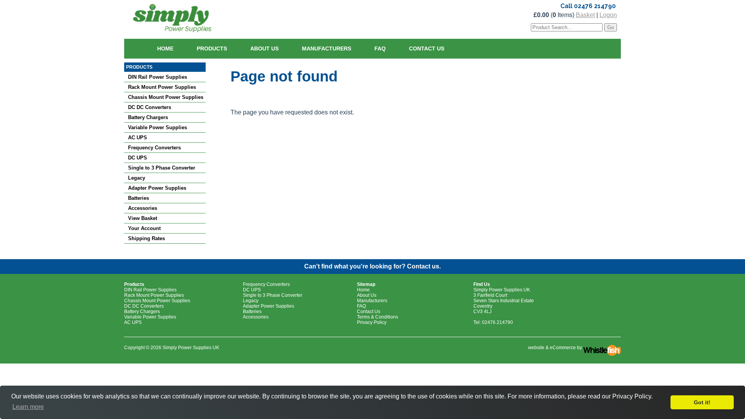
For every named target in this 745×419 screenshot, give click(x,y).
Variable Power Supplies (157, 127)
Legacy (136, 178)
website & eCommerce (552, 347)
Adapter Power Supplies (157, 188)
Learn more (28, 406)
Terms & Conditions (377, 317)
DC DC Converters (149, 107)
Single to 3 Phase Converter (161, 168)
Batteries (138, 198)
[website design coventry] (602, 347)
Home (165, 48)
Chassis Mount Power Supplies (165, 97)
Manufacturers (326, 48)
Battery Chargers (148, 117)
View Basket (142, 218)
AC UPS (137, 137)
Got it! (702, 402)
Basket (585, 15)
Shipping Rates (146, 238)
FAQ (380, 48)
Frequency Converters (154, 148)
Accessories (142, 208)
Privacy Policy (371, 322)
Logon (608, 15)
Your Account (144, 228)
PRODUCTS (139, 67)
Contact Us (426, 48)
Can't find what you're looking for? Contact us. (372, 266)
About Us (264, 48)
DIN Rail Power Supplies (157, 77)
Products (212, 48)
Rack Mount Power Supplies (162, 87)
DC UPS (137, 158)
